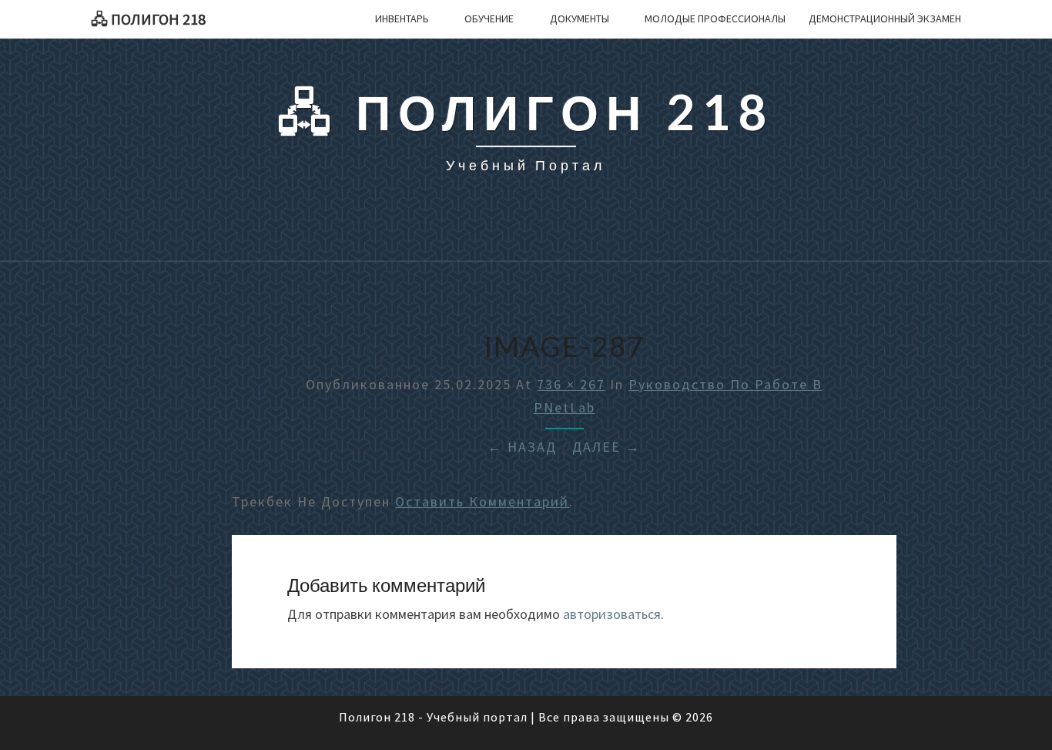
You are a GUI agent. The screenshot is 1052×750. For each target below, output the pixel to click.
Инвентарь (402, 18)
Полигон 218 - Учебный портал (433, 717)
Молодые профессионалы (715, 18)
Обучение (489, 18)
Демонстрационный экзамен (885, 18)
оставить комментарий (482, 501)
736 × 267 (571, 384)
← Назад (522, 447)
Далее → (606, 447)
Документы (579, 18)
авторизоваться (612, 614)
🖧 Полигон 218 (148, 19)
